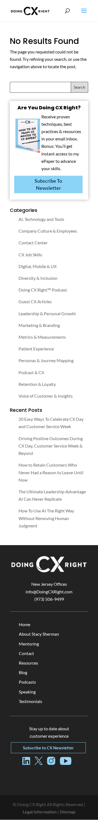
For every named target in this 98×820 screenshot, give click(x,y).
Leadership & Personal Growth (47, 313)
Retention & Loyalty (37, 384)
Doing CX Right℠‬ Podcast (43, 289)
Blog (23, 672)
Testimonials (30, 701)
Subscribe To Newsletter (48, 184)
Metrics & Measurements (42, 337)
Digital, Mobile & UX (38, 266)
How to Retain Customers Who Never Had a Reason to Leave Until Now (51, 472)
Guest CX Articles (35, 301)
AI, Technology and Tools (41, 219)
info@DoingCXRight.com (49, 591)
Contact (26, 653)
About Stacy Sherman (39, 633)
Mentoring (29, 643)
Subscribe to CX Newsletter (48, 747)
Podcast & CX (31, 372)
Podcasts (27, 681)
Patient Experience (36, 348)
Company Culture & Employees (48, 230)
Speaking (27, 691)
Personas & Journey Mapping (46, 360)
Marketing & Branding (39, 325)
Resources (28, 662)
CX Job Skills (30, 254)
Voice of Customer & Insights (46, 395)
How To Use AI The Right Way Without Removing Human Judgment (46, 518)
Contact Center (33, 242)
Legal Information (40, 811)
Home (24, 624)
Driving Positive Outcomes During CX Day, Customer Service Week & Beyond (51, 446)
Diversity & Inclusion (38, 278)
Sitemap (67, 811)
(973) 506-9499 (49, 599)
